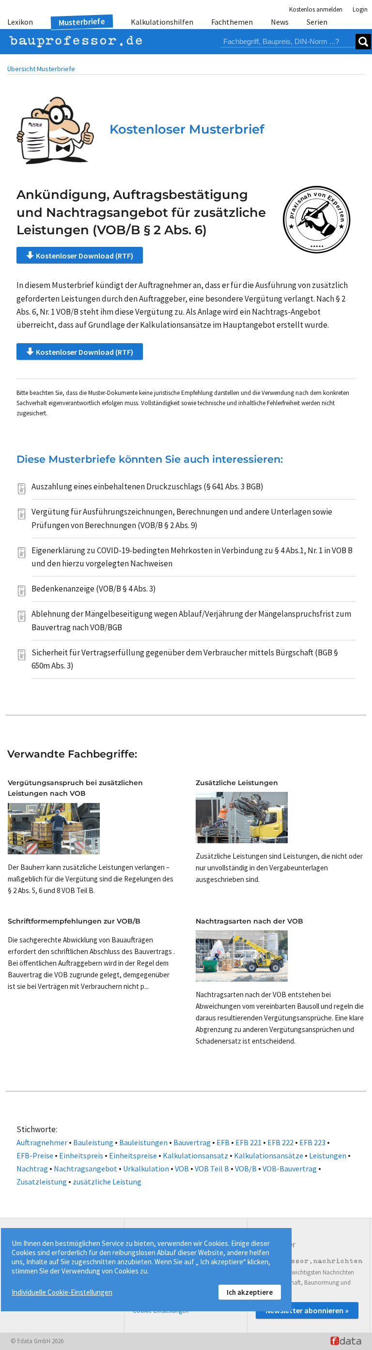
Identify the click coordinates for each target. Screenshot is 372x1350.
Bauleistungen (143, 1142)
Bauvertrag (192, 1142)
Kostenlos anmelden (315, 9)
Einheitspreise (133, 1155)
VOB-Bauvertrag (290, 1168)
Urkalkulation (146, 1168)
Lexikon (20, 22)
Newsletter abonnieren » (307, 1310)
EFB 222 (280, 1142)
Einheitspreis (81, 1155)
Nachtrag (32, 1168)
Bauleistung (93, 1142)
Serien (317, 22)
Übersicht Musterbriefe (41, 68)
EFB (223, 1142)
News (280, 22)
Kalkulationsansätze (268, 1155)
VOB (182, 1168)
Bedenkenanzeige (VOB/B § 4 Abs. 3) (93, 588)
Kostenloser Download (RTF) (84, 255)
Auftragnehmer (41, 1142)
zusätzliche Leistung (107, 1181)
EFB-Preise (34, 1155)
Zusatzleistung (41, 1181)
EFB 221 (248, 1142)
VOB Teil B (212, 1168)
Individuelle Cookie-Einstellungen (62, 1292)
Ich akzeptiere (250, 1292)
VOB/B (246, 1168)
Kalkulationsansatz (195, 1155)
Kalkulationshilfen (162, 22)
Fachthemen (232, 22)
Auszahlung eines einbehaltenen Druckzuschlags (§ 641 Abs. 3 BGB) (147, 486)
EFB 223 (312, 1142)
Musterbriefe (82, 22)
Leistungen (327, 1155)
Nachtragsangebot (85, 1168)
